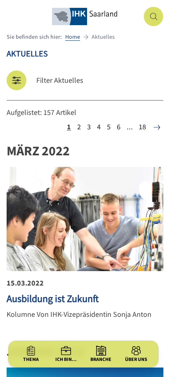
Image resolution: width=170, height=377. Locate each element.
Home (72, 37)
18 (142, 127)
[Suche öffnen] (153, 16)
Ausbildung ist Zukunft (53, 299)
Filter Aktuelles (59, 80)
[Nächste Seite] (156, 127)
